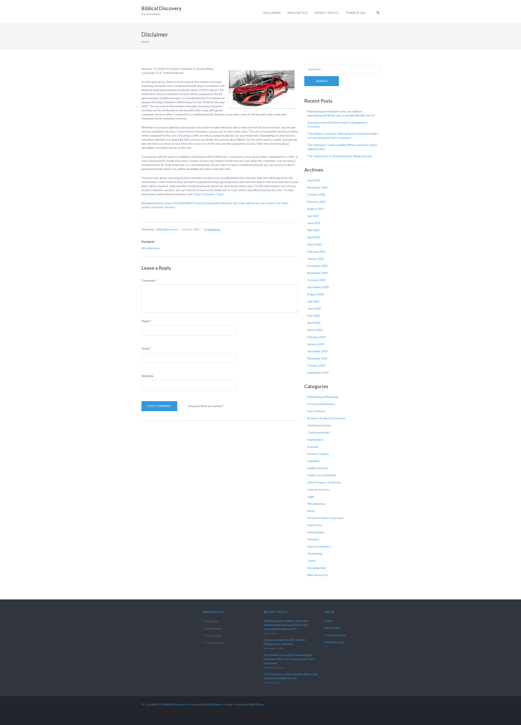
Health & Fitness (317, 468)
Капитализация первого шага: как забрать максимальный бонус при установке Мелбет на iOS (286, 625)
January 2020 (315, 344)
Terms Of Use (356, 12)
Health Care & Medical (321, 475)
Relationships (316, 532)
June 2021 (314, 223)
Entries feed (332, 628)
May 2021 (313, 230)
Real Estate (314, 525)
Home (145, 41)
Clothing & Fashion (319, 425)
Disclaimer (271, 12)
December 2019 (317, 351)
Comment (148, 280)
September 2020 (318, 287)
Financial (312, 446)
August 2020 (315, 294)
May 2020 (313, 315)
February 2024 (316, 201)
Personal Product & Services (325, 518)
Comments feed (335, 635)
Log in (328, 620)
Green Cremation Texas (208, 194)
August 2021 (315, 208)
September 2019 (318, 372)
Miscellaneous (150, 248)
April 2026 (313, 180)
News (311, 511)
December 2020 (317, 265)
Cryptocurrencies (318, 432)
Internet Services (318, 489)
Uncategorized (316, 567)
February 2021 (316, 251)
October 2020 (316, 280)
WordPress (256, 704)
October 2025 (316, 194)
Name (145, 321)
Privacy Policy (326, 12)
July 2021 (313, 216)
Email (145, 348)
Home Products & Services (324, 482)
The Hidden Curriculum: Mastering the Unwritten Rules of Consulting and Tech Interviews (289, 659)
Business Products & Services (326, 418)
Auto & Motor (316, 411)
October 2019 (316, 365)
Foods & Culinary (318, 454)
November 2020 (317, 273)
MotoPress (213, 704)
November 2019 (317, 358)
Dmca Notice (298, 12)
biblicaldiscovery (167, 229)
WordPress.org (334, 642)
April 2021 (313, 237)
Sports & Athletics (319, 546)
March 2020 (314, 330)
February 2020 (316, 337)
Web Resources (317, 575)
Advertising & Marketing (322, 397)
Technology (314, 553)
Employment (315, 439)
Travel (311, 560)
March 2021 (314, 244)
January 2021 (315, 258)
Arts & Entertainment (321, 404)
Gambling (313, 461)
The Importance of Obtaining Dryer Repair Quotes (339, 156)
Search (321, 81)
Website (147, 376)
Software (313, 539)
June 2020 (314, 308)
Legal (310, 496)
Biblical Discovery (176, 704)
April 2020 (313, 322)
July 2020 (313, 301)
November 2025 (317, 187)
